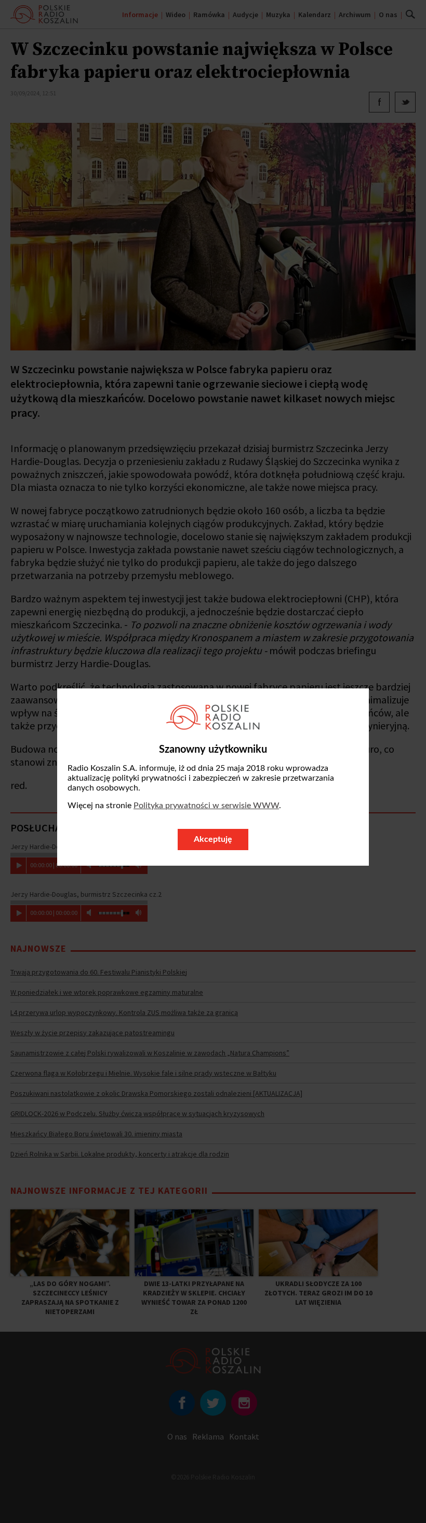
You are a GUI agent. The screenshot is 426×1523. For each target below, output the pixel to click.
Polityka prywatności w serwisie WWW (206, 805)
